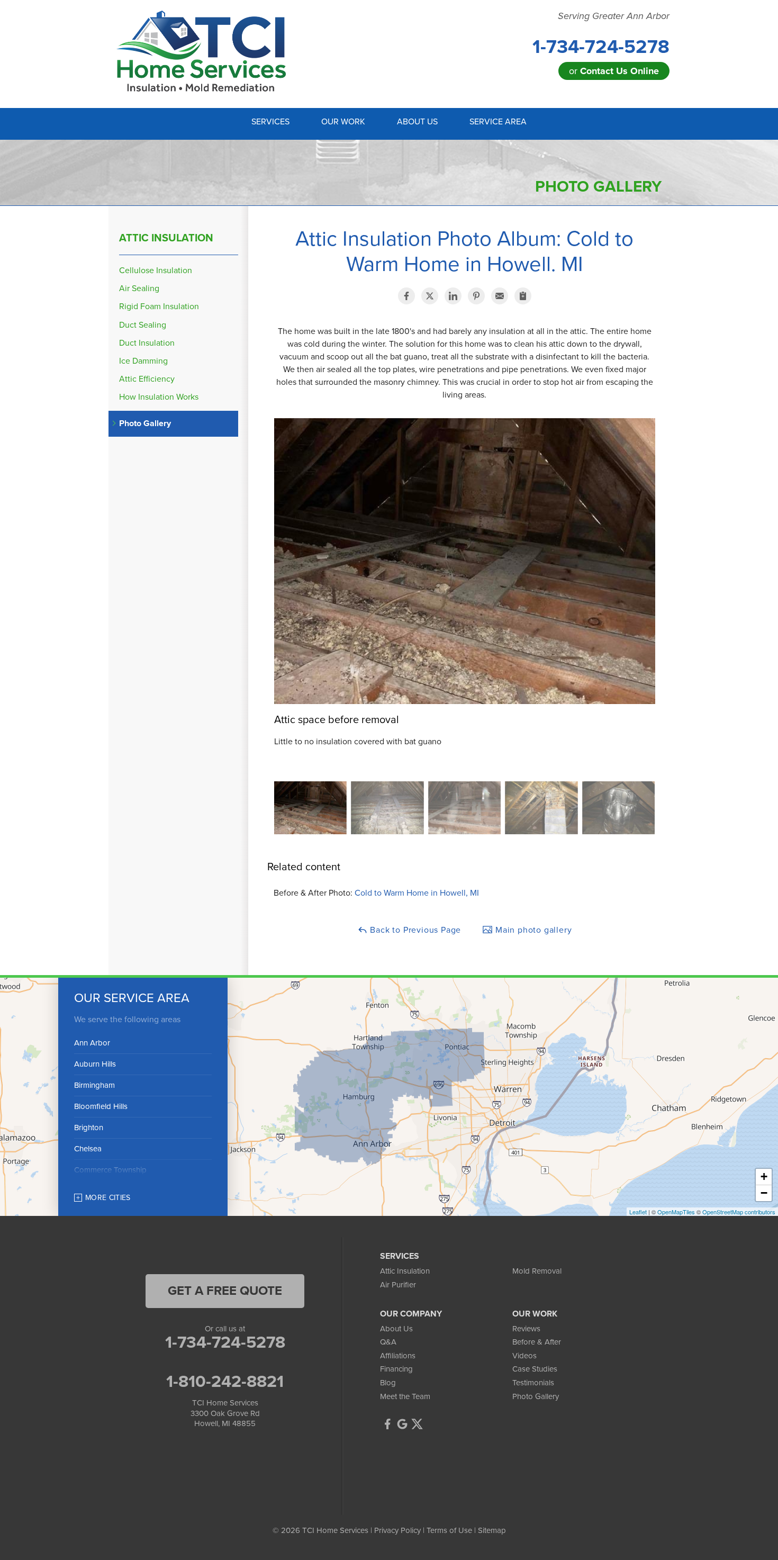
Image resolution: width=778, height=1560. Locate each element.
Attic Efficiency (147, 379)
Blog (388, 1382)
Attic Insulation (166, 238)
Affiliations (397, 1355)
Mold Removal (537, 1271)
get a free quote (225, 1291)
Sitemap (492, 1530)
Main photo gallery (532, 930)
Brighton (88, 1127)
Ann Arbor (92, 1043)
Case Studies (534, 1369)
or (614, 71)
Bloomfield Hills (101, 1106)
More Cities (108, 1197)
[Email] (499, 295)
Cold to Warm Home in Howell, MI (417, 893)
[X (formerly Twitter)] (417, 1424)
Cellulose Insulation (155, 271)
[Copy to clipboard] (522, 295)
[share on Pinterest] (476, 295)
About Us (396, 1328)
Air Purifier (398, 1285)
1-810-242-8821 (225, 1381)
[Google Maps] (402, 1424)
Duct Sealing (142, 325)
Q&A (388, 1342)
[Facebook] (387, 1424)
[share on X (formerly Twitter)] (429, 295)
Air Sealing (139, 289)
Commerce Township (110, 1170)
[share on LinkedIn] (453, 295)
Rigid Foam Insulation (159, 307)
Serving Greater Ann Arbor (614, 16)
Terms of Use (449, 1530)
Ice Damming (143, 361)
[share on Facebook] (406, 295)
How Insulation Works (158, 397)
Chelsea (88, 1148)
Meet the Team (405, 1396)
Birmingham (94, 1085)
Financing (396, 1369)
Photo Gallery (145, 424)
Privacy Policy (397, 1530)
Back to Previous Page (415, 930)
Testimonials (533, 1382)
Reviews (526, 1328)
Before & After (536, 1342)
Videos (524, 1355)
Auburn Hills (95, 1064)
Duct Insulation (147, 343)
